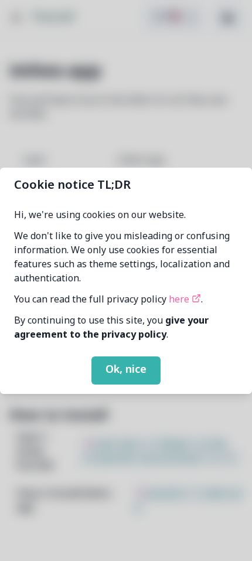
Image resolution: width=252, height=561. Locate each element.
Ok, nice (126, 370)
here (180, 300)
